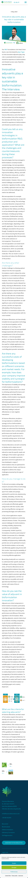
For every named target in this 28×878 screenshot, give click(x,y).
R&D (6, 49)
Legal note (20, 875)
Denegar (14, 867)
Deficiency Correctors (8, 832)
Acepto (14, 863)
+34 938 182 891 (6, 818)
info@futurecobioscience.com (11, 813)
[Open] (26, 2)
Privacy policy (15, 875)
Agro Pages (21, 52)
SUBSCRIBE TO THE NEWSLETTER (14, 842)
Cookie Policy (8, 875)
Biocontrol (5, 824)
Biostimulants (6, 827)
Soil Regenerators (7, 835)
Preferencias (14, 871)
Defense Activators (7, 830)
